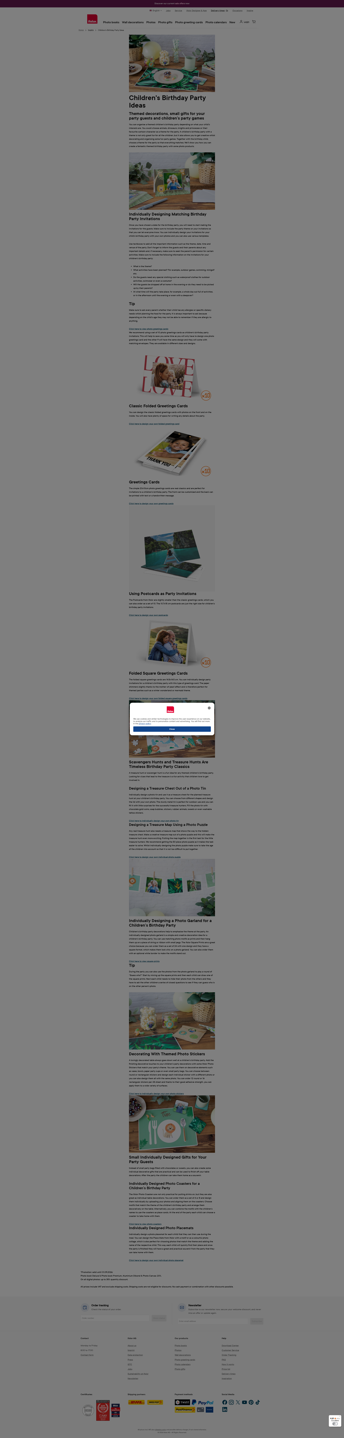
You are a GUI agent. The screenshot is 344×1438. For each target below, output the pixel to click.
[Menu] (339, 1416)
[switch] (335, 1423)
